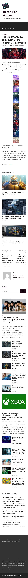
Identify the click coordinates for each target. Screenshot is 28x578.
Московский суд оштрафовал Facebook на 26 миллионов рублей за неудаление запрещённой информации (13, 517)
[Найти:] (14, 291)
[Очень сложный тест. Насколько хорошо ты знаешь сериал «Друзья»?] (14, 314)
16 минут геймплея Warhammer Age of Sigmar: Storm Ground (13, 193)
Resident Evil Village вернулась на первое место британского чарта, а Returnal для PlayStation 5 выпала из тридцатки (14, 499)
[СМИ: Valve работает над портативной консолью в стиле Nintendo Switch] (14, 239)
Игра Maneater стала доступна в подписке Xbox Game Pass (18, 461)
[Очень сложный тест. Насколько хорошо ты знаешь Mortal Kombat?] (6, 369)
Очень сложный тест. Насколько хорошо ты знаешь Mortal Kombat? (18, 366)
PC (2, 315)
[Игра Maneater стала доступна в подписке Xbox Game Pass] (6, 464)
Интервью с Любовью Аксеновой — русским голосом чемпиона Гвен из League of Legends (19, 377)
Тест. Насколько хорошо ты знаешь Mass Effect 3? (17, 387)
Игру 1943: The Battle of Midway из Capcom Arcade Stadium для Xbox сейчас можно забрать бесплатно (19, 481)
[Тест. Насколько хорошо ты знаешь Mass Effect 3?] (6, 391)
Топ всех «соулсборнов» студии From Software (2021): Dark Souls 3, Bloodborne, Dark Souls (19, 355)
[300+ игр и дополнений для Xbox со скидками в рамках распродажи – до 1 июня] (6, 473)
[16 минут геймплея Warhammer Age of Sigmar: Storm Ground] (14, 190)
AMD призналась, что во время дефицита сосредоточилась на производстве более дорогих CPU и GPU (14, 524)
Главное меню (9, 28)
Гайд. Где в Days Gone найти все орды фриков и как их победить (18, 344)
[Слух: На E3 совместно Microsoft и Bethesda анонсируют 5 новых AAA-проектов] (14, 409)
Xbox (3, 411)
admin (10, 45)
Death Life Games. (10, 13)
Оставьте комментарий (18, 45)
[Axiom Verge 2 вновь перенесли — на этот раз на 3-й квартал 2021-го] (14, 215)
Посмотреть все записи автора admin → (18, 277)
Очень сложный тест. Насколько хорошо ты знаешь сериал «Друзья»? (13, 320)
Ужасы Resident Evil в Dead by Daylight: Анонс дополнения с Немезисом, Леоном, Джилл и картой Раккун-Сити (14, 505)
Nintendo (4, 34)
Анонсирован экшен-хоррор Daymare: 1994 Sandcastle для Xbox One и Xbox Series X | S (18, 451)
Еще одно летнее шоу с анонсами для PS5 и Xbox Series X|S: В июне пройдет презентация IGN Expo (13, 511)
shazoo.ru (10, 164)
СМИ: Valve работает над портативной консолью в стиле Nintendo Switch (13, 241)
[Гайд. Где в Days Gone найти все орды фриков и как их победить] (6, 347)
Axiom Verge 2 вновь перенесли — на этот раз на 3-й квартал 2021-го (13, 217)
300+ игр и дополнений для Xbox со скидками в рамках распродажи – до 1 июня (19, 470)
